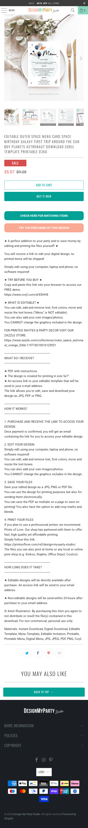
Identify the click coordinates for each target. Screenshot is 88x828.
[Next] (80, 58)
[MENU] (2, 10)
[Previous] (7, 58)
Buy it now (44, 196)
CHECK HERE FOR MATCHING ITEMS (44, 215)
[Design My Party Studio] (44, 10)
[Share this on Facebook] (38, 653)
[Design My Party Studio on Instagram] (44, 760)
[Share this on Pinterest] (48, 653)
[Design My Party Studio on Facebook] (37, 760)
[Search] (73, 10)
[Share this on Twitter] (27, 653)
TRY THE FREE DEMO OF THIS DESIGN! (44, 227)
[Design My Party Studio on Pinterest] (51, 760)
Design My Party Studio (26, 814)
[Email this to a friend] (59, 653)
